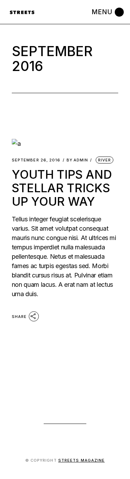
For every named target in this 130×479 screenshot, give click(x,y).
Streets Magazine (81, 460)
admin (77, 160)
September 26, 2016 (36, 160)
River (104, 160)
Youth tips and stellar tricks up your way (62, 188)
